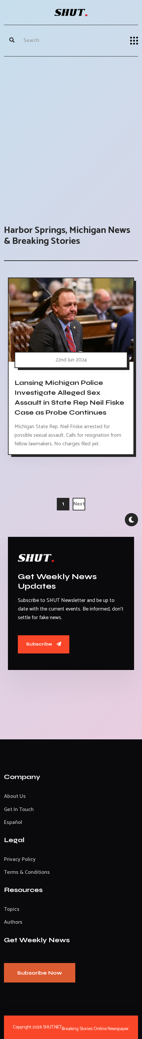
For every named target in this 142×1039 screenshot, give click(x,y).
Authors (13, 922)
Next (79, 504)
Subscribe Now (39, 973)
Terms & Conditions (27, 872)
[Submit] (12, 41)
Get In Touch (19, 809)
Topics (11, 909)
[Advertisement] (71, 134)
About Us (15, 796)
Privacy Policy (20, 859)
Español (13, 822)
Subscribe (39, 644)
